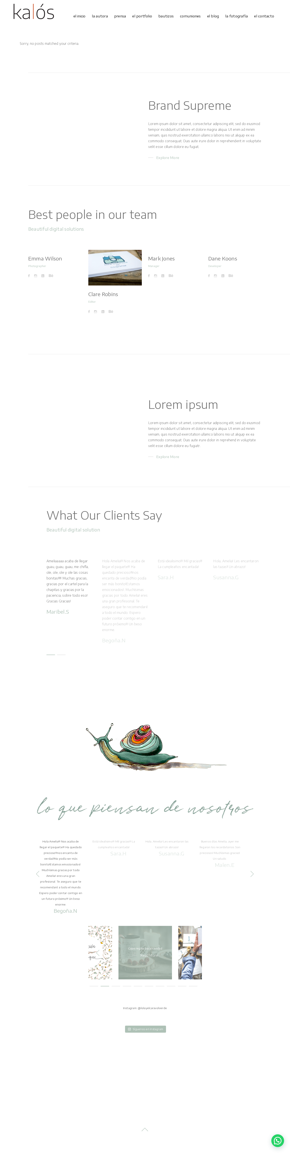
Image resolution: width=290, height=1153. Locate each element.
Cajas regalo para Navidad (145, 948)
